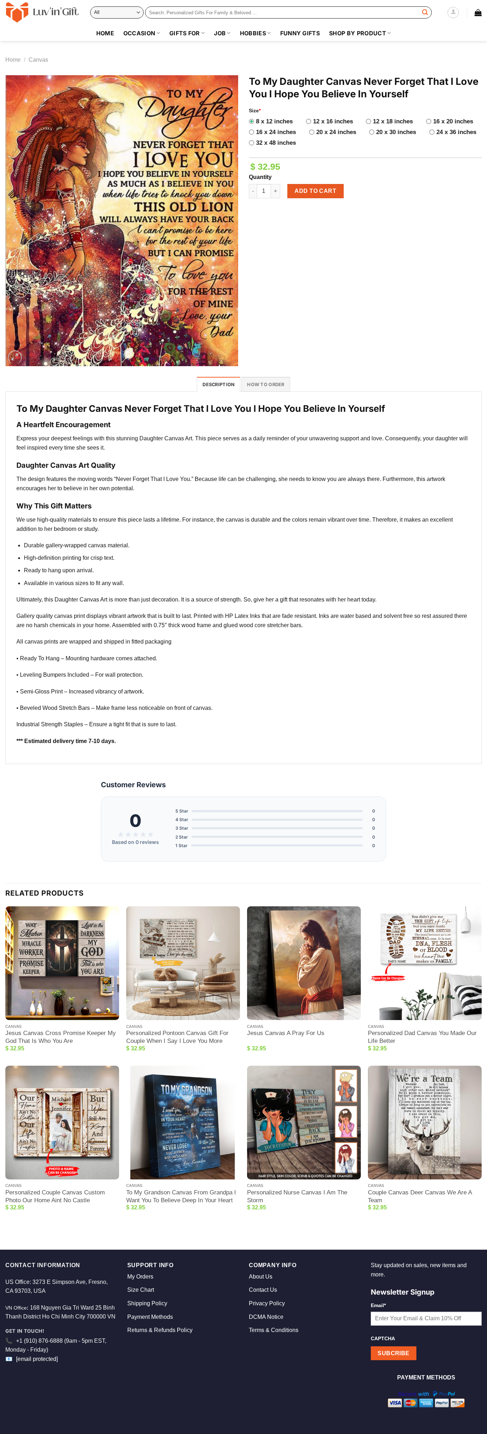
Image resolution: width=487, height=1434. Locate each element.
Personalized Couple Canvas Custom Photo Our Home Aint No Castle (55, 1196)
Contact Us (263, 1290)
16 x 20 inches (453, 121)
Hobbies (253, 33)
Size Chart (140, 1290)
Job (220, 33)
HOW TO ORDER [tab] (265, 384)
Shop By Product (357, 33)
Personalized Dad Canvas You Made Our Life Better (422, 1037)
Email (378, 1305)
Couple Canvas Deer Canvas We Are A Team (420, 1196)
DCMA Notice (266, 1317)
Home (105, 33)
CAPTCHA (383, 1338)
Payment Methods (150, 1317)
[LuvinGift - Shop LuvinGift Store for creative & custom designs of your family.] (42, 12)
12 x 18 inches (393, 121)
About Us (260, 1277)
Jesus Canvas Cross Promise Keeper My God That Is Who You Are (60, 1037)
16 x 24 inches (276, 132)
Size (255, 110)
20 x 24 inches (336, 132)
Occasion (139, 33)
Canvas (38, 60)
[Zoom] (15, 357)
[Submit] (425, 12)
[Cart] (478, 12)
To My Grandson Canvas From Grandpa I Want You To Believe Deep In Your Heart (181, 1196)
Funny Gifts (300, 33)
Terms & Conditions (273, 1330)
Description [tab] (219, 384)
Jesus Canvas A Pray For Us (285, 1033)
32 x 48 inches (276, 142)
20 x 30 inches (396, 132)
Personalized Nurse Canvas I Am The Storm (297, 1196)
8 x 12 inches (274, 121)
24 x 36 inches (456, 132)
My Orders (140, 1277)
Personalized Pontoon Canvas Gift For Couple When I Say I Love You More (177, 1037)
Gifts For (184, 33)
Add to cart (315, 191)
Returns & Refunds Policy (160, 1330)
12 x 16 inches (333, 121)
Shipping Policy (147, 1303)
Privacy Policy (267, 1303)
